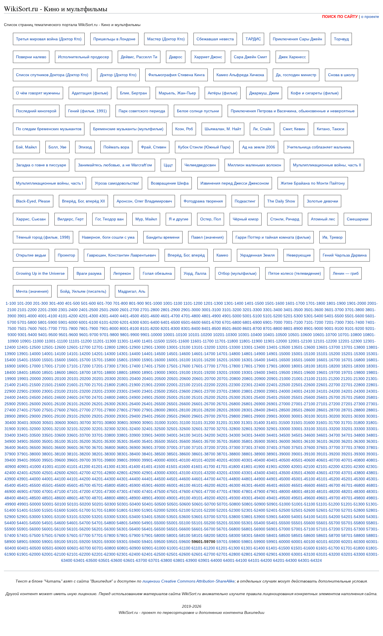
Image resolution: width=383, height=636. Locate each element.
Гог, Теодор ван (109, 219)
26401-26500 (153, 404)
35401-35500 (153, 441)
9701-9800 (109, 334)
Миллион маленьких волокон (254, 165)
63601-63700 (135, 560)
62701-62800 (228, 554)
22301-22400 (253, 385)
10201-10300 (225, 334)
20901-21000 (278, 378)
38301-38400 (128, 454)
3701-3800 (354, 309)
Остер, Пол (210, 219)
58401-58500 (278, 535)
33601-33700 (79, 435)
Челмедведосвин (200, 165)
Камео (222, 255)
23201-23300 (104, 391)
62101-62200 (79, 554)
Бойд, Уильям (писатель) (83, 291)
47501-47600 (178, 491)
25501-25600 (303, 397)
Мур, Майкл (146, 219)
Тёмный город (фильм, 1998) (43, 237)
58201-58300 (228, 535)
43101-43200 (203, 472)
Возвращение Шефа (170, 183)
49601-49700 (328, 498)
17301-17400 (128, 366)
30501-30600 (54, 422)
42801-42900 (128, 472)
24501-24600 (54, 397)
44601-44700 (203, 479)
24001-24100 (303, 391)
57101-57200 (328, 529)
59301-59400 (128, 541)
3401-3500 (293, 309)
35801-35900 (253, 441)
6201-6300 (129, 322)
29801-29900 (253, 416)
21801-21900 (128, 385)
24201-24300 (353, 391)
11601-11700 (202, 341)
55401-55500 (278, 523)
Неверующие (299, 255)
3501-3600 (313, 309)
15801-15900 (128, 360)
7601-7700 (47, 328)
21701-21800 (104, 385)
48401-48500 (29, 498)
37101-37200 (203, 447)
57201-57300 (353, 529)
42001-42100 (303, 466)
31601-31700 (328, 422)
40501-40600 (303, 460)
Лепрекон (122, 273)
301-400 (56, 303)
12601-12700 (79, 347)
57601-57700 (79, 535)
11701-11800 (226, 341)
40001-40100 (178, 460)
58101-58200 (203, 535)
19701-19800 (353, 372)
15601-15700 (79, 360)
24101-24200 (328, 391)
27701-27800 (104, 410)
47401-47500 (153, 491)
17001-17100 (54, 366)
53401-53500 (153, 516)
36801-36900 (128, 447)
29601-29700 (203, 416)
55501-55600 (303, 523)
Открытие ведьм (31, 255)
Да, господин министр (296, 75)
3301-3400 (272, 309)
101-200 (24, 303)
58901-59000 (29, 541)
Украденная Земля (257, 255)
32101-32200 (79, 429)
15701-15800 (104, 360)
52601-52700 (328, 510)
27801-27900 (128, 410)
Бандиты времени (162, 237)
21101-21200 (328, 378)
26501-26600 (178, 404)
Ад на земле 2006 (258, 147)
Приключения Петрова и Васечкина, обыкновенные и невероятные (293, 111)
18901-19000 (153, 372)
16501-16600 (303, 360)
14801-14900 (253, 353)
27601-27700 (79, 410)
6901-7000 (272, 322)
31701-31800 (353, 422)
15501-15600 (54, 360)
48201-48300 (353, 491)
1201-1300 (213, 303)
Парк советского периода (142, 111)
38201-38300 (104, 454)
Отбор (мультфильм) (237, 273)
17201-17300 (104, 366)
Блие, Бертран (133, 93)
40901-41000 (29, 466)
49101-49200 (203, 498)
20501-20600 (179, 378)
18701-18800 (104, 372)
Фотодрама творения (203, 201)
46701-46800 (353, 485)
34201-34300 (228, 435)
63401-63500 (85, 560)
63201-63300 (353, 554)
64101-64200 (260, 560)
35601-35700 (203, 441)
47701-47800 (228, 491)
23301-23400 (128, 391)
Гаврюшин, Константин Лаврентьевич (121, 255)
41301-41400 (128, 466)
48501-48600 (54, 498)
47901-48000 (278, 491)
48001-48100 (303, 491)
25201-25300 (228, 397)
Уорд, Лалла (195, 273)
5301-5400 (313, 316)
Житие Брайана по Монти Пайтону (313, 183)
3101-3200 (231, 309)
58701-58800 (353, 535)
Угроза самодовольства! (117, 183)
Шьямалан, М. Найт (223, 129)
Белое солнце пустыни (198, 111)
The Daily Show (281, 201)
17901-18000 (278, 366)
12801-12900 (128, 347)
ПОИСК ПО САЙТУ (340, 16)
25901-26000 (29, 404)
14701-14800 (228, 353)
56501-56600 (178, 529)
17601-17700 (203, 366)
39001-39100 (303, 454)
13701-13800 (353, 347)
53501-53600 (178, 516)
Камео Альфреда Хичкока (240, 75)
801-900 (136, 303)
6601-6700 (211, 322)
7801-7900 (88, 328)
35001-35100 (54, 441)
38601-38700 (203, 454)
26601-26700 (203, 404)
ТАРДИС (253, 39)
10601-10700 (325, 334)
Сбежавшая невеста (215, 39)
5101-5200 (272, 316)
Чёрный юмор (246, 219)
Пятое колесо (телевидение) (294, 273)
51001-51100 (303, 504)
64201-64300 (285, 560)
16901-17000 (29, 366)
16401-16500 (278, 360)
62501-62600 (178, 554)
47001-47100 (54, 491)
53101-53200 (79, 516)
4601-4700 (170, 316)
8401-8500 (211, 328)
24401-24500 (29, 397)
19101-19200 (203, 372)
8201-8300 (170, 328)
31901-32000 (29, 429)
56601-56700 (203, 529)
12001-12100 (300, 341)
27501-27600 (54, 410)
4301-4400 (109, 316)
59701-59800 (228, 541)
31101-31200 (203, 422)
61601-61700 (328, 548)
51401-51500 (29, 510)
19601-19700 (328, 372)
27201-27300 (353, 404)
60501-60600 (54, 548)
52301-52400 (253, 510)
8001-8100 (129, 328)
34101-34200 (203, 435)
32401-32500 (153, 429)
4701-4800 (190, 316)
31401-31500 (278, 422)
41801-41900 (253, 466)
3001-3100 (211, 309)
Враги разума (89, 273)
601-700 (104, 303)
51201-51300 (353, 504)
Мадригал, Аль (131, 291)
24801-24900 (128, 397)
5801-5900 (47, 322)
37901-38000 (29, 454)
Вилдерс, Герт (70, 219)
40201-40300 (228, 460)
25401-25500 (278, 397)
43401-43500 (278, 472)
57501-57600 (54, 535)
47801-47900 (253, 491)
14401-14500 (153, 353)
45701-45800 (104, 485)
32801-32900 (253, 429)
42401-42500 (29, 472)
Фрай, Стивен (153, 147)
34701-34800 (353, 435)
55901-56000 (29, 529)
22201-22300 (228, 385)
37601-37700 (328, 447)
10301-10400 (250, 334)
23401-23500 (153, 391)
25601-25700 (328, 397)
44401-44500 (153, 479)
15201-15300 (353, 353)
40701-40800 (353, 460)
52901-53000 (29, 516)
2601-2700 (129, 309)
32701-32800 (228, 429)
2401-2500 (88, 309)
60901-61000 (154, 548)
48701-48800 (104, 498)
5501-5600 (354, 316)
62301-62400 (128, 554)
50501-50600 (179, 504)
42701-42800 (104, 472)
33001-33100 (303, 429)
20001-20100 (54, 378)
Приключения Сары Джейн (297, 39)
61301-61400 (253, 548)
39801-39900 (128, 460)
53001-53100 (54, 516)
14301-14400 (128, 353)
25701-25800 (353, 397)
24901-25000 (153, 397)
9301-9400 (27, 334)
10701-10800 (350, 334)
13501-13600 (303, 347)
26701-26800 (228, 404)
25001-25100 (178, 397)
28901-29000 (29, 416)
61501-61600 (303, 548)
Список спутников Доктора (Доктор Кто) (52, 75)
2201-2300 (47, 309)
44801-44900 (253, 479)
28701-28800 (353, 410)
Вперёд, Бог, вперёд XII (83, 201)
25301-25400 (253, 397)
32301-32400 (128, 429)
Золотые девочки (322, 201)
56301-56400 (128, 529)
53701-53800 (228, 516)
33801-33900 (128, 435)
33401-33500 (29, 435)
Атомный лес (323, 219)
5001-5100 (252, 316)
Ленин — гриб (346, 273)
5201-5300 (293, 316)
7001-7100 (293, 322)
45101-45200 (328, 479)
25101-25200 (203, 397)
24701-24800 (104, 397)
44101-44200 (79, 479)
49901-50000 (29, 504)
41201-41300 (103, 466)
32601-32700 (203, 429)
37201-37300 (228, 447)
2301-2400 (68, 309)
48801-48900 (128, 498)
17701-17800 (228, 366)
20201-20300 (104, 378)
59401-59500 (153, 541)
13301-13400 (253, 347)
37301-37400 (253, 447)
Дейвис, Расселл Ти (139, 57)
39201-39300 (353, 454)
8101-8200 (150, 328)
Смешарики (357, 219)
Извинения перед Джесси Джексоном (234, 183)
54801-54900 (128, 523)
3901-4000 (27, 316)
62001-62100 (54, 554)
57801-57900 (128, 535)
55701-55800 (353, 523)
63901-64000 (210, 560)
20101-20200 (79, 378)
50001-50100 (54, 504)
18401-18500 (29, 372)
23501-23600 (178, 391)
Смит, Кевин (294, 129)
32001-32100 (54, 429)
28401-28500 (278, 410)
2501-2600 (109, 309)
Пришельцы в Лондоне (114, 39)
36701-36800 (104, 447)
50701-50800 (229, 504)
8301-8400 (190, 328)
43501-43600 (303, 472)
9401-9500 (47, 334)
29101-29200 (79, 416)
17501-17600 (178, 366)
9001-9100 (334, 328)
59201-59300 (104, 541)
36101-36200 (328, 441)
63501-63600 (110, 560)
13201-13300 (228, 347)
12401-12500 (29, 347)
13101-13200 (203, 347)
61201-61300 (228, 548)
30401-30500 (29, 422)
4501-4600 (150, 316)
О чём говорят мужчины (38, 93)
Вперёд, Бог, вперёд (186, 255)
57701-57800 (104, 535)
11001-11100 (56, 341)
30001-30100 (303, 416)
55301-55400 (253, 523)
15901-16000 (153, 360)
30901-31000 (154, 422)
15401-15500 (29, 360)
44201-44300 (104, 479)
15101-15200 (328, 353)
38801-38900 (253, 454)
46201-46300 (228, 485)
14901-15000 (278, 353)
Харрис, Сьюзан (31, 219)
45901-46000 (153, 485)
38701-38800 (228, 454)
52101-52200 (203, 510)
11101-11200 (80, 341)
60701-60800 (104, 548)
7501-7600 (27, 328)
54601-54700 (79, 523)
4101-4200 (68, 316)
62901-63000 (278, 554)
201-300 (40, 303)
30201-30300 (353, 416)
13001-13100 (178, 347)
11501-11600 (177, 341)
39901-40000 (153, 460)
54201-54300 (353, 516)
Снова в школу (341, 75)
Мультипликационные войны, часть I (49, 183)
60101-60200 (328, 541)
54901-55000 (153, 523)
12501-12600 (54, 347)
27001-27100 (303, 404)
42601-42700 (79, 472)
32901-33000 (278, 429)
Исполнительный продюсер (83, 57)
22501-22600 (303, 385)
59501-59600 (178, 541)
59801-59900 (253, 541)
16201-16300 (228, 360)
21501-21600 (54, 385)
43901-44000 (29, 479)
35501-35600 (178, 441)
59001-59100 (54, 541)
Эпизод (85, 147)
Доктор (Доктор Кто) (118, 75)
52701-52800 (353, 510)
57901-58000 (153, 535)
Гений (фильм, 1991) (87, 111)
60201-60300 (353, 541)
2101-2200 (27, 309)
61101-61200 (203, 548)
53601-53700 (203, 516)
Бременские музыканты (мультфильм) (128, 129)
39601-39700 (79, 460)
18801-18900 (128, 372)
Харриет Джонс (208, 57)
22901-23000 (29, 391)
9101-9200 (354, 328)
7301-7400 (354, 322)
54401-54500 (29, 523)
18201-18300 (353, 366)
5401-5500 (334, 316)
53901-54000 (278, 516)
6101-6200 (109, 322)
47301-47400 (128, 491)
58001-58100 (178, 535)
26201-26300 (104, 404)
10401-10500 (275, 334)
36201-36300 (353, 441)
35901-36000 (278, 441)
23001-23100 (54, 391)
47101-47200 (79, 491)
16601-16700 (328, 360)
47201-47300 (104, 491)
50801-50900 (254, 504)
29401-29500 (153, 416)
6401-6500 (170, 322)
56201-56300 (104, 529)
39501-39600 (54, 460)
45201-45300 (353, 479)
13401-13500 (278, 347)
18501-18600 (54, 372)
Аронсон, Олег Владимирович (144, 201)
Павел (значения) (207, 237)
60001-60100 (303, 541)
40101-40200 (203, 460)
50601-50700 (204, 504)
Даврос (175, 57)
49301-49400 (253, 498)
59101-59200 (79, 541)
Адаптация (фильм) (90, 93)
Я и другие (178, 219)
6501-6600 (190, 322)
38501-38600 (178, 454)
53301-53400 (128, 516)
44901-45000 (278, 479)
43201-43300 (228, 472)
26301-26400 (128, 404)
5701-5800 (27, 322)
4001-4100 (47, 316)
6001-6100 (88, 322)
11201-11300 (104, 341)
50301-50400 (129, 504)
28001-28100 (178, 410)
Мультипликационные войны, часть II (327, 165)
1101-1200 (192, 303)
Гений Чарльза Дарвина (345, 255)
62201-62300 (104, 554)
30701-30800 (104, 422)
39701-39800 (104, 460)
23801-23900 (253, 391)
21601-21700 (79, 385)
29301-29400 (128, 416)
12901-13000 (153, 347)
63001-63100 (303, 554)
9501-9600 (68, 334)
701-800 (120, 303)
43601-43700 (328, 472)
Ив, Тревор (332, 237)
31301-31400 (253, 422)
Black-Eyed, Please (33, 201)
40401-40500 (278, 460)
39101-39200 (328, 454)
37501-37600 (303, 447)
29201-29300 (104, 416)
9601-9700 (88, 334)
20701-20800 (229, 378)
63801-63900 (185, 560)
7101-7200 (313, 322)
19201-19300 (228, 372)
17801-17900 (253, 366)
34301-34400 (253, 435)
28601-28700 (328, 410)
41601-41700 (203, 466)
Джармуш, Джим (264, 93)
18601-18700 (79, 372)
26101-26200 (79, 404)
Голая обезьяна (157, 273)
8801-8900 (293, 328)
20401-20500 (154, 378)
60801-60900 (129, 548)
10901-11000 (31, 341)
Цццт (168, 165)
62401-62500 (153, 554)
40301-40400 (253, 460)
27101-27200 (328, 404)
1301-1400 (233, 303)
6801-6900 (252, 322)
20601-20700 (204, 378)
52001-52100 (178, 510)
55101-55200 (203, 523)
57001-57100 (303, 529)
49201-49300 (228, 498)
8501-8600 (231, 328)
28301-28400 (253, 410)
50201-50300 (104, 504)
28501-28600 (303, 410)
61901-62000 (29, 554)
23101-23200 (79, 391)
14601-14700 (203, 353)
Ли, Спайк (262, 129)
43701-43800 (353, 472)
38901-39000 (278, 454)
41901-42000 (278, 466)
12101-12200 (325, 341)
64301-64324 (310, 560)
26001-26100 (54, 404)
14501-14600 (178, 353)
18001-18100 (303, 366)
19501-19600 (303, 372)
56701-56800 (228, 529)
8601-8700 (252, 328)
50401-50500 (154, 504)
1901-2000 (356, 303)
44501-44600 (178, 479)
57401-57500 (29, 535)
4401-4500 (129, 316)
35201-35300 (104, 441)
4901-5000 (231, 316)
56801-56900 (253, 529)
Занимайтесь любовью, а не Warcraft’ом (115, 165)
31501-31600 (303, 422)
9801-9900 (129, 334)
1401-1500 (254, 303)
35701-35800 (228, 441)
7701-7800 (68, 328)
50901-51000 (278, 504)
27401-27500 (29, 410)
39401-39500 (29, 460)
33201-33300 (353, 429)
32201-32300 (104, 429)
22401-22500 (278, 385)
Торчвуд (341, 39)
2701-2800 (150, 309)
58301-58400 (253, 535)
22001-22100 (178, 385)
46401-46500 (278, 485)
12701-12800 (104, 347)
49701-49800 (353, 498)
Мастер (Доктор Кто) (166, 39)
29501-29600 (178, 416)
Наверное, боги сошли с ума (108, 237)
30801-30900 (129, 422)
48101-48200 (328, 491)
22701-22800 (353, 385)
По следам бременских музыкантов (48, 129)
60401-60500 (29, 548)
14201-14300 (104, 353)
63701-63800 (160, 560)
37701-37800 (353, 447)
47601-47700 (203, 491)
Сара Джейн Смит (250, 57)
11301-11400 (128, 341)
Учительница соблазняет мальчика (319, 147)
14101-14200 (79, 353)
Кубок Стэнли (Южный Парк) (204, 147)
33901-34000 (153, 435)
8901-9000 (313, 328)
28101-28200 (203, 410)
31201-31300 (228, 422)
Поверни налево (31, 57)
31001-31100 (178, 422)
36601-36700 (79, 447)
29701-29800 (228, 416)
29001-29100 (54, 416)
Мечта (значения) (32, 291)
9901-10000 (151, 334)
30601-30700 (79, 422)
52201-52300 (228, 510)
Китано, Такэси (330, 129)
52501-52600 (303, 510)
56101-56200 (79, 529)
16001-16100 (178, 360)
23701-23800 (228, 391)
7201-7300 (334, 322)
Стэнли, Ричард (284, 219)
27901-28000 (153, 410)
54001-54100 (303, 516)
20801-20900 (254, 378)
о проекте (370, 16)
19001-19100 (178, 372)
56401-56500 (153, 529)
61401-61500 (278, 548)
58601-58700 (328, 535)
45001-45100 (303, 479)
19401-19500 (278, 372)
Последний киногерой (36, 111)
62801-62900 (253, 554)
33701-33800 (104, 435)
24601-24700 (79, 397)
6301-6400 (150, 322)
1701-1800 (315, 303)
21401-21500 (29, 385)
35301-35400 (128, 441)
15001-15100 (303, 353)
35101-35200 (79, 441)
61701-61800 (353, 548)
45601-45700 (79, 485)
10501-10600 (300, 334)
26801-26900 (253, 404)
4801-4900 (211, 316)
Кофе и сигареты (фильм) (315, 93)
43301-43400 (253, 472)
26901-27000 (278, 404)
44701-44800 (228, 479)
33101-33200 (328, 429)
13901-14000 (29, 353)
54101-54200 (328, 516)
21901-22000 (153, 385)
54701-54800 (104, 523)
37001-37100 (178, 447)
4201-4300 (88, 316)
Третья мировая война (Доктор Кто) (49, 39)
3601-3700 (334, 309)
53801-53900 (253, 516)
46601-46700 (328, 485)
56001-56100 (54, 529)
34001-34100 (178, 435)
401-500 (72, 303)
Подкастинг (245, 201)
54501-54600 (54, 523)
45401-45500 (29, 485)
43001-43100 (178, 472)
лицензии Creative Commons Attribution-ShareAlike (188, 581)
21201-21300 (353, 378)
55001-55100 (178, 523)
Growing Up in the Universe (40, 273)
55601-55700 (328, 523)
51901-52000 (153, 510)
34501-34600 (303, 435)
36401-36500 (29, 447)
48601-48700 (79, 498)
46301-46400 (253, 485)
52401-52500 (278, 510)
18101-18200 (328, 366)
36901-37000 (153, 447)
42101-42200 (328, 466)
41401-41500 (153, 466)
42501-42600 (54, 472)
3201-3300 (252, 309)
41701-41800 (228, 466)
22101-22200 (203, 385)
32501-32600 (178, 429)
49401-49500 (278, 498)
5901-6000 (68, 322)
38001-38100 (54, 454)
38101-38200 (79, 454)
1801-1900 (336, 303)
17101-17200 (79, 366)
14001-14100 (54, 353)
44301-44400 (128, 479)
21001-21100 (303, 378)
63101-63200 (328, 554)
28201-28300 (228, 410)
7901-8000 (109, 328)
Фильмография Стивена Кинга (176, 75)
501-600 (88, 303)
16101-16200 (203, 360)
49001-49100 (178, 498)
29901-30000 (278, 416)
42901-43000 (153, 472)
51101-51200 (328, 504)
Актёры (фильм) (222, 93)
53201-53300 (104, 516)
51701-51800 (104, 510)
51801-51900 (128, 510)
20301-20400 (129, 378)
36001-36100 (303, 441)
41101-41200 (78, 466)
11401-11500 (153, 341)
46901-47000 (29, 491)
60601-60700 (79, 548)
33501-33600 (54, 435)
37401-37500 (278, 447)
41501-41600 (178, 466)
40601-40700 (328, 460)
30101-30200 (328, 416)
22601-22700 (328, 385)
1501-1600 (274, 303)
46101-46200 (203, 485)
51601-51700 (79, 510)
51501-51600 (54, 510)
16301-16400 (253, 360)
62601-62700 (203, 554)
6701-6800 (231, 322)
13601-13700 (328, 347)
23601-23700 (203, 391)
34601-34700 (328, 435)
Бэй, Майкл (26, 147)
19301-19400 (253, 372)
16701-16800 (353, 360)
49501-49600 (303, 498)
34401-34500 (278, 435)
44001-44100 (54, 479)
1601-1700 (295, 303)
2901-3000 (190, 309)
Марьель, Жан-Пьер (177, 93)
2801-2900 (170, 309)
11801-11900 (250, 341)
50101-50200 (79, 504)
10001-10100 (175, 334)
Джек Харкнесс (292, 57)
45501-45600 (54, 485)
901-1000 (153, 303)
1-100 (11, 303)
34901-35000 (29, 441)
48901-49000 (153, 498)
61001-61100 (178, 548)
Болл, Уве (57, 147)
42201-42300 (353, 466)
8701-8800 (272, 328)
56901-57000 (278, 529)
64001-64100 (235, 560)
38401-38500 (153, 454)
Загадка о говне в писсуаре (41, 165)
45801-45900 (128, 485)
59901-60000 (278, 541)
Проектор (66, 255)
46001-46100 (178, 485)
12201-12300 (350, 341)
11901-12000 (275, 341)
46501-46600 (303, 485)
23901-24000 (278, 391)
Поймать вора (116, 147)
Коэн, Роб (184, 129)
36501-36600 (54, 447)
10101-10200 (200, 334)
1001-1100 (172, 303)
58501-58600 (303, 535)
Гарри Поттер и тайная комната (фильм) (273, 237)
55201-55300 (228, 523)
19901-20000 (29, 378)
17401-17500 (153, 366)
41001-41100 (54, 466)
